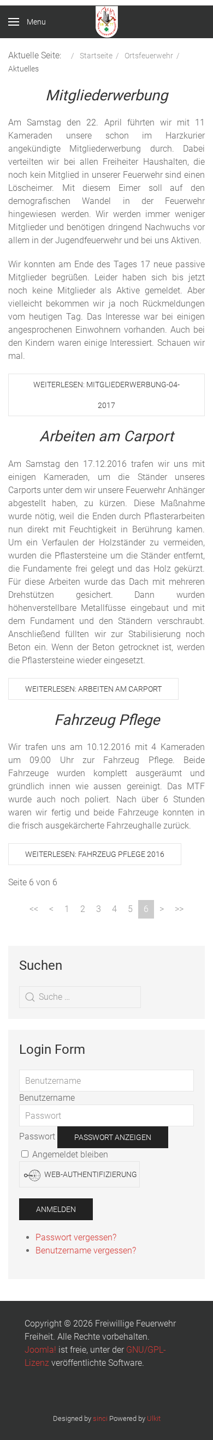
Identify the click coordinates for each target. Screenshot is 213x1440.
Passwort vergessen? (76, 1237)
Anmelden (56, 1209)
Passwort (37, 1137)
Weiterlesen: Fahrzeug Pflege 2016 (94, 854)
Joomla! (40, 1350)
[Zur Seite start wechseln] (34, 909)
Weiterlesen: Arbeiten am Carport (93, 689)
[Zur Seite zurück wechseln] (51, 909)
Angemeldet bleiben (69, 1154)
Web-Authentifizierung (90, 1174)
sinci (100, 1418)
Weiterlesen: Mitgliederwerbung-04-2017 (106, 395)
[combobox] (80, 997)
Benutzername (47, 1098)
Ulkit (154, 1418)
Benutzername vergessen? (86, 1250)
